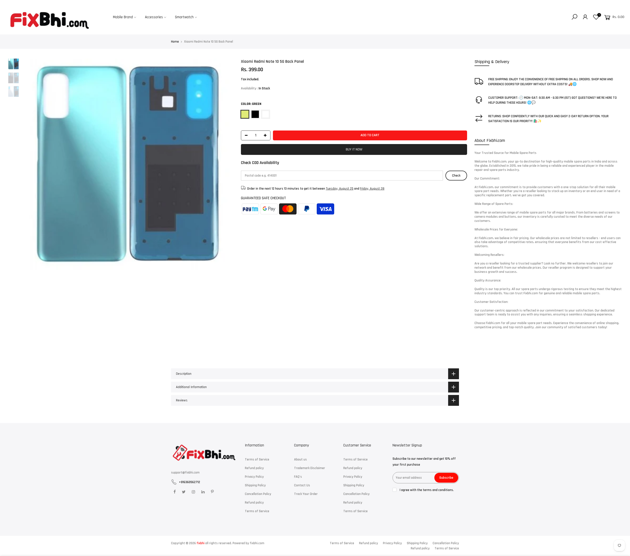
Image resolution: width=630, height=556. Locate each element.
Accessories (154, 17)
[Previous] (30, 164)
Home (175, 42)
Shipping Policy (255, 485)
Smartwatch (184, 17)
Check (456, 175)
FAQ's (298, 476)
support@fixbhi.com (185, 472)
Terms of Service (257, 459)
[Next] (224, 164)
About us (300, 459)
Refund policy (254, 468)
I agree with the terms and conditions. (426, 490)
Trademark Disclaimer (309, 468)
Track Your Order (306, 494)
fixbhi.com (257, 543)
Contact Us (302, 485)
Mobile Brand (123, 17)
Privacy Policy (254, 476)
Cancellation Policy (258, 494)
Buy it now (354, 149)
